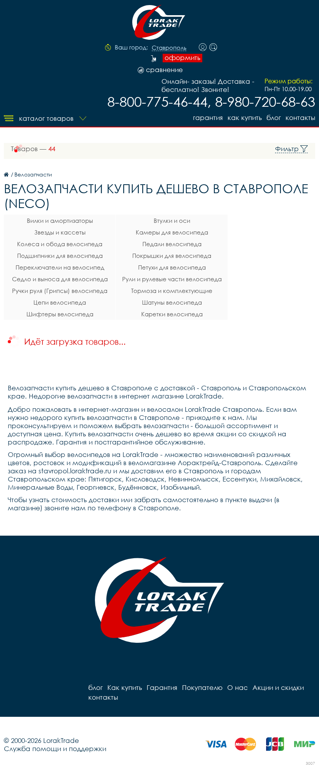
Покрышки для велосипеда (171, 255)
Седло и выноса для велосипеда (60, 278)
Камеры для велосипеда (172, 232)
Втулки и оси (172, 220)
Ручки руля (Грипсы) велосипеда (59, 290)
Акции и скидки (278, 687)
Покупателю (202, 687)
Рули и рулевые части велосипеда (172, 278)
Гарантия (208, 117)
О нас (237, 687)
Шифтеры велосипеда (59, 313)
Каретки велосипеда (172, 313)
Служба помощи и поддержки (55, 748)
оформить (182, 58)
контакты (300, 117)
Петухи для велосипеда (172, 267)
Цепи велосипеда (59, 302)
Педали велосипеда (172, 243)
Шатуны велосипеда (172, 302)
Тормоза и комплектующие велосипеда (171, 291)
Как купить (245, 117)
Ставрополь (169, 48)
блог (273, 117)
